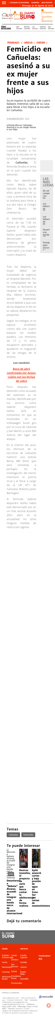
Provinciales (16, 983)
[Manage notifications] (49, 1005)
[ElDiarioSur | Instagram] (43, 940)
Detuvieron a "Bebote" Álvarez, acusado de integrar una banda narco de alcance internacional (14, 897)
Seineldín (24, 979)
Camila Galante (23, 956)
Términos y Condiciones (10, 993)
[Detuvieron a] (11, 877)
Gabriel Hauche (43, 28)
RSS (40, 959)
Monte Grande (27, 28)
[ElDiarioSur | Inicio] (52, 949)
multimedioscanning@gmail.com (15, 1002)
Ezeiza (14, 971)
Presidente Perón (16, 977)
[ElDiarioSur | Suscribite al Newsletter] (47, 21)
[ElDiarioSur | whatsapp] (19, 18)
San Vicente (46, 2)
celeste (23, 967)
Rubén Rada (23, 973)
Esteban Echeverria (19, 2)
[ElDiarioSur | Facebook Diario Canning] (43, 935)
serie (23, 863)
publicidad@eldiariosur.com (13, 1004)
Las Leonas (35, 28)
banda (11, 874)
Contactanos (44, 956)
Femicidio (28, 834)
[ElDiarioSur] (8, 937)
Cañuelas (13, 834)
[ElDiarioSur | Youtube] (48, 940)
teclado (23, 962)
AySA (36, 863)
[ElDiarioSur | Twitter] (48, 935)
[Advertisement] (27, 558)
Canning (35, 2)
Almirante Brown (6, 978)
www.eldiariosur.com (11, 998)
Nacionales (7, 967)
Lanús (4, 962)
